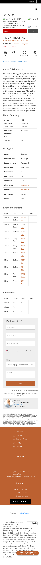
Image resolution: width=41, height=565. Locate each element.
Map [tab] (25, 61)
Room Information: (12, 207)
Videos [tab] (19, 61)
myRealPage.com (25, 513)
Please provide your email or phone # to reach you (19, 352)
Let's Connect (20, 501)
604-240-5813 (18, 404)
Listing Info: (9, 148)
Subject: (8, 360)
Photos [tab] (13, 61)
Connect (31, 2)
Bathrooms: (9, 292)
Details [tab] (6, 61)
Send (20, 383)
